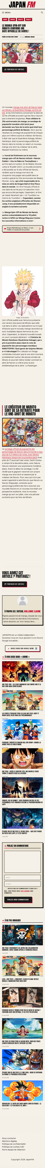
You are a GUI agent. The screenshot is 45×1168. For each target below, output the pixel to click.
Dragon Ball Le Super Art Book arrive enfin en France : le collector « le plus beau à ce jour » (21, 1105)
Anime (5, 19)
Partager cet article (15, 69)
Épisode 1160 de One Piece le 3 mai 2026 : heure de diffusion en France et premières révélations (22, 1073)
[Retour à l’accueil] (22, 4)
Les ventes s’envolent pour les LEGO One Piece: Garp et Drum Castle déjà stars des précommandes (20, 714)
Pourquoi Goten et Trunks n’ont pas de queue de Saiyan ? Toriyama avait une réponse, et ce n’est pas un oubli (21, 1011)
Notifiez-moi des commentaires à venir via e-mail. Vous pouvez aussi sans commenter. (21, 891)
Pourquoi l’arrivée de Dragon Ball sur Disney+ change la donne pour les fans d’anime (21, 743)
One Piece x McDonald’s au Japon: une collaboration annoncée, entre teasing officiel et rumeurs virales (20, 949)
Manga (13, 19)
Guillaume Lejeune (32, 611)
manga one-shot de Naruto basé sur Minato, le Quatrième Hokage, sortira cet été (22, 110)
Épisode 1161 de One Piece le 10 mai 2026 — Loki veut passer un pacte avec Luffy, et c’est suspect (22, 832)
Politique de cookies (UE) (13, 1147)
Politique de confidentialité (14, 1144)
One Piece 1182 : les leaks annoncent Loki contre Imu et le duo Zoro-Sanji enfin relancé (21, 685)
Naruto (20, 19)
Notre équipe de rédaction (13, 1150)
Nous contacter (9, 1138)
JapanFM (30, 1159)
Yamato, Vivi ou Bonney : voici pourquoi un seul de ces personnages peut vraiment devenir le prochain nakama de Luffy (22, 802)
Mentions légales (9, 1141)
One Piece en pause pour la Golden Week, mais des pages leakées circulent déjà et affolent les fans (21, 1042)
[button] (42, 12)
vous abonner (25, 891)
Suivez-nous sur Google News (22, 648)
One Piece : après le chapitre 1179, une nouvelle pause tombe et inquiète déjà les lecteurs (20, 772)
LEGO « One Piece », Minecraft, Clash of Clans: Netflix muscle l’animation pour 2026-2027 (20, 980)
